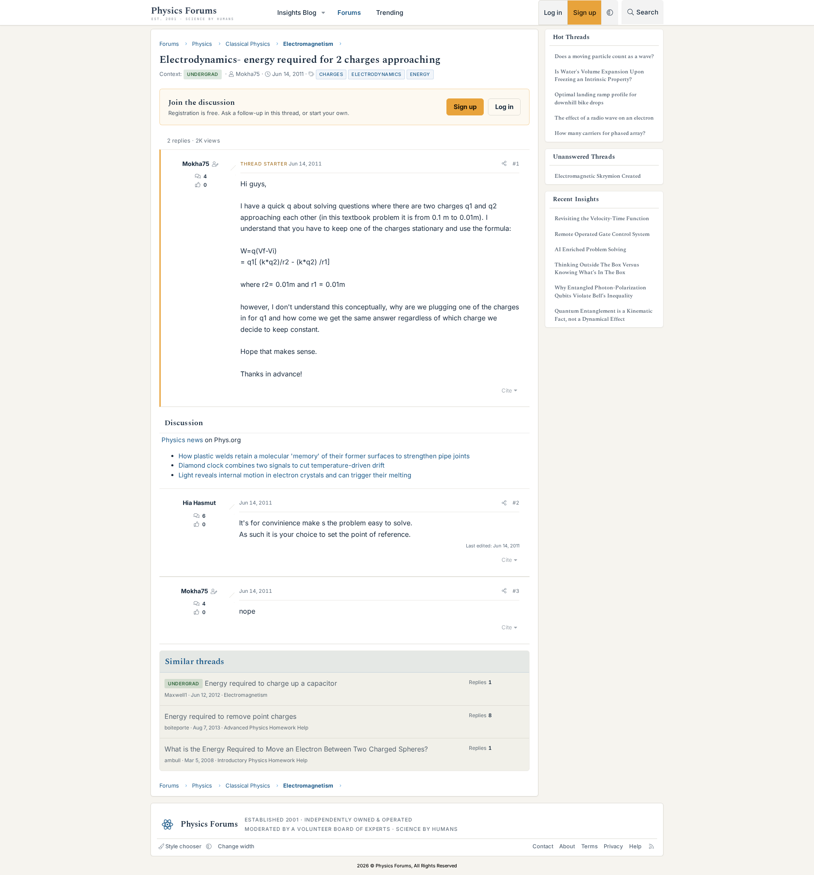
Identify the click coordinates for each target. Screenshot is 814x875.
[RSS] (651, 846)
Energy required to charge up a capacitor (271, 683)
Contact (542, 846)
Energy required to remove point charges (230, 716)
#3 (516, 591)
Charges (331, 74)
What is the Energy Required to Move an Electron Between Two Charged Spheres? (296, 749)
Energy (420, 74)
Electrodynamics (376, 74)
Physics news (182, 440)
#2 (516, 502)
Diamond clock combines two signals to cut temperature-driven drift (281, 465)
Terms (589, 846)
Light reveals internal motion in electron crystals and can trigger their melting (294, 475)
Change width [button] (236, 846)
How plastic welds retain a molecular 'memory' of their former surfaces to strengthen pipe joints (324, 456)
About (567, 846)
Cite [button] (507, 390)
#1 (516, 163)
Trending (389, 12)
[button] (323, 12)
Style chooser (183, 846)
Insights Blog (296, 12)
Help (635, 846)
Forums (349, 12)
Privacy (613, 846)
